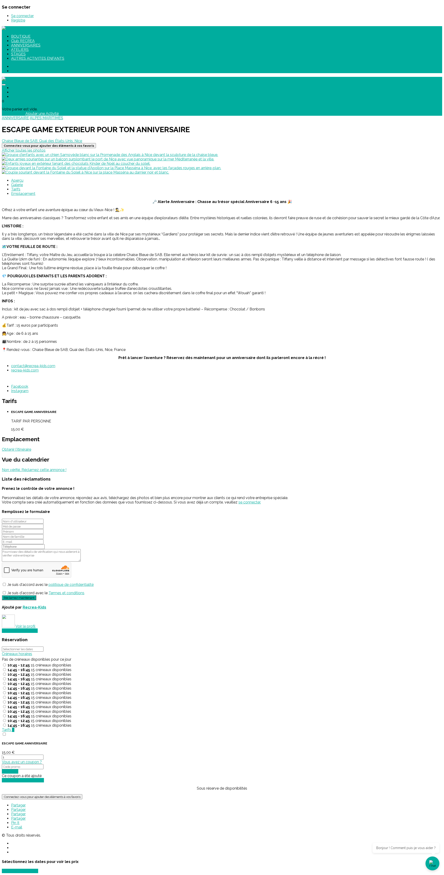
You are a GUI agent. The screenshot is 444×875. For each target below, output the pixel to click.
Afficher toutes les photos (24, 150)
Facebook (19, 386)
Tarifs (15, 189)
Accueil (17, 88)
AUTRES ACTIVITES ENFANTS (37, 58)
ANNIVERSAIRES (25, 45)
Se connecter (22, 16)
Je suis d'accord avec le (50, 584)
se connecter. (249, 502)
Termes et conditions (66, 593)
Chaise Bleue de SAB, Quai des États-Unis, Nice (42, 141)
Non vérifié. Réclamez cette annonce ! (34, 470)
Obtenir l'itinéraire (16, 449)
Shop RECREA (23, 92)
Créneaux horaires (17, 654)
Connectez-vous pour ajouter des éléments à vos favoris (42, 797)
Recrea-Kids (34, 607)
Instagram (19, 391)
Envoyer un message (20, 630)
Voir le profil (25, 626)
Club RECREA (23, 41)
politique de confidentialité (71, 584)
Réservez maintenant (20, 871)
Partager (18, 805)
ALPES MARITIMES (46, 118)
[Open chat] (432, 863)
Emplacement (23, 193)
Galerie (17, 185)
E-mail (16, 827)
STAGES (18, 54)
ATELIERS (20, 49)
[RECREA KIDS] (16, 28)
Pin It (15, 823)
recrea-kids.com (25, 370)
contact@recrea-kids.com (33, 366)
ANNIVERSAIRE (15, 118)
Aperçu (17, 180)
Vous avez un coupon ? (22, 762)
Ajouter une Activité (42, 113)
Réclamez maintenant (19, 598)
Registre (18, 20)
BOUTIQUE (21, 36)
